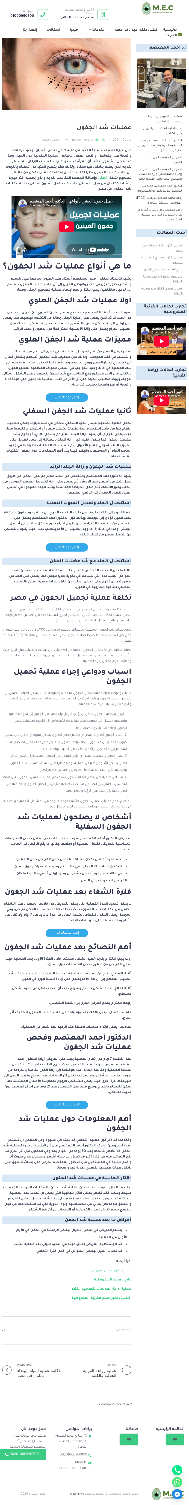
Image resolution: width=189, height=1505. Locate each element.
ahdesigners (77, 1494)
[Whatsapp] (177, 1482)
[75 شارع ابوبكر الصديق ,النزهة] (102, 14)
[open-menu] (174, 1439)
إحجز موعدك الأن (67, 397)
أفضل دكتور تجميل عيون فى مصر (107, 1271)
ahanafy (99, 140)
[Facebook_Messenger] (177, 1494)
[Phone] (177, 1470)
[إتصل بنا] (43, 14)
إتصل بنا (28, 12)
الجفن (102, 178)
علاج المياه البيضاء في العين (163, 270)
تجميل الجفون (50, 140)
